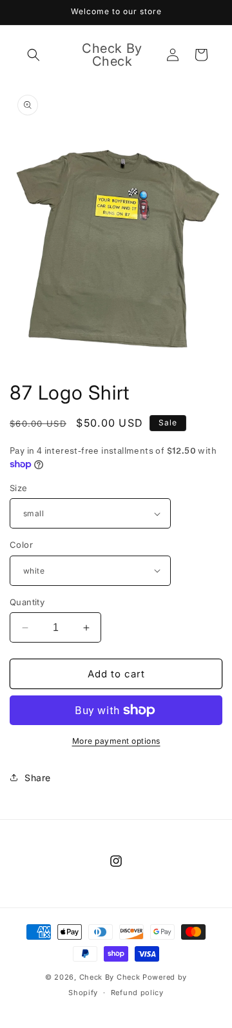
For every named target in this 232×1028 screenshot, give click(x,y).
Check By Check (109, 977)
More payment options (116, 741)
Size (19, 488)
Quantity (27, 602)
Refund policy (137, 992)
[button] (33, 55)
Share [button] (37, 777)
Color (21, 544)
